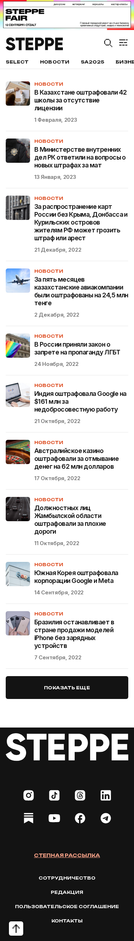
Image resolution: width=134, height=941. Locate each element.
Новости (54, 62)
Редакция (67, 892)
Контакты (67, 921)
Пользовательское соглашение (67, 906)
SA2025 (92, 62)
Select (17, 62)
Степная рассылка (67, 855)
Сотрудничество (67, 878)
